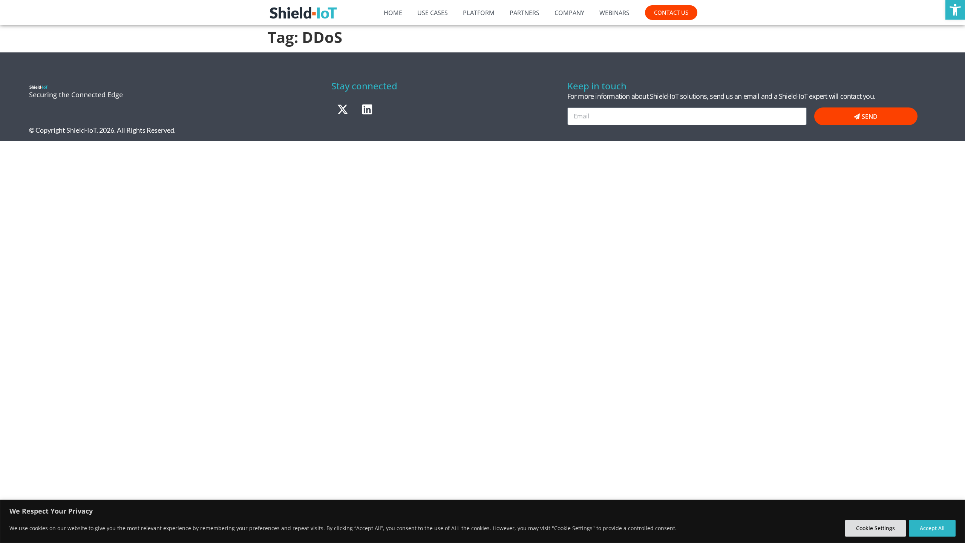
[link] (955, 10)
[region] (482, 521)
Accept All (932, 528)
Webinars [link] (614, 13)
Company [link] (569, 13)
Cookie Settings (875, 528)
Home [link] (393, 13)
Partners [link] (524, 13)
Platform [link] (479, 13)
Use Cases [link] (432, 13)
